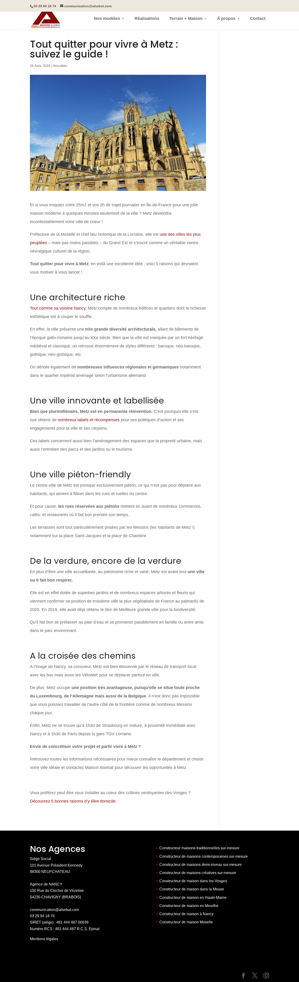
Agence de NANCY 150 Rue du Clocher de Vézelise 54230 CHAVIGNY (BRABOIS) (57, 890)
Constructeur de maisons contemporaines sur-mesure (203, 856)
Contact (258, 19)
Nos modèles (107, 19)
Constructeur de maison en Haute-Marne (193, 898)
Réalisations (147, 19)
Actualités (60, 66)
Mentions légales (44, 939)
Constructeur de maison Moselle (186, 922)
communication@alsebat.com (54, 910)
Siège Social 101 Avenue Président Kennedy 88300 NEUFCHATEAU (56, 865)
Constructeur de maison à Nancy (186, 914)
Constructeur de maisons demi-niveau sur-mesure (200, 865)
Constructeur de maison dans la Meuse (191, 889)
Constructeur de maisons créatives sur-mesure (197, 873)
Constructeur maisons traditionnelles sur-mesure (199, 848)
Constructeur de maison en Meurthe (188, 906)
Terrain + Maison (186, 19)
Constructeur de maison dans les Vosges (193, 881)
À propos (226, 19)
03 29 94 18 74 (42, 916)
